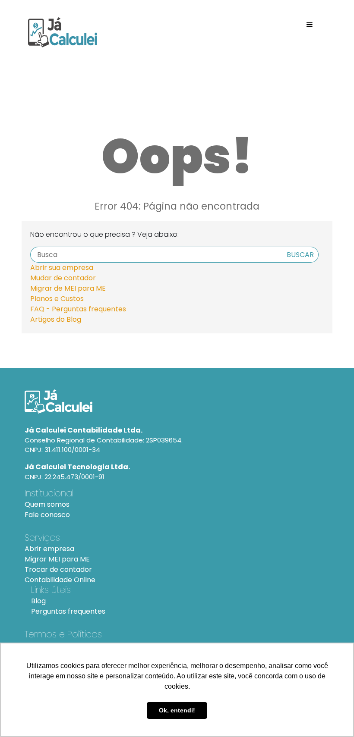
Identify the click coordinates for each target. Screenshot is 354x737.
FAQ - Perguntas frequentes (78, 309)
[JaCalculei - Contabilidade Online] (177, 401)
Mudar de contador (63, 278)
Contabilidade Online (60, 580)
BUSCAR (300, 255)
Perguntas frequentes (68, 611)
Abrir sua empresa (61, 268)
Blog (38, 601)
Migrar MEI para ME (57, 559)
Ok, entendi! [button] (177, 710)
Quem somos (47, 504)
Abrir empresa (49, 549)
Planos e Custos (57, 299)
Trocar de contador (58, 569)
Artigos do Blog (55, 319)
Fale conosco (47, 515)
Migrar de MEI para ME (68, 288)
